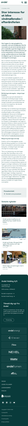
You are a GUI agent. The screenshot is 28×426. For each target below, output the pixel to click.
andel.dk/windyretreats (17, 135)
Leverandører (6, 387)
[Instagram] (10, 402)
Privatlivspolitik (5, 418)
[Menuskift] (25, 2)
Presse (3, 381)
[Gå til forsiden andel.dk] (4, 2)
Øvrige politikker (5, 421)
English (3, 391)
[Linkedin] (6, 402)
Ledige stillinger (6, 384)
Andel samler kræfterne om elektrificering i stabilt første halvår (12, 220)
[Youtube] (14, 402)
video (23, 176)
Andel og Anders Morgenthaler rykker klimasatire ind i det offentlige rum (12, 244)
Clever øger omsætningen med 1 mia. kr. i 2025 (13, 266)
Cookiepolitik (4, 412)
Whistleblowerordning (6, 415)
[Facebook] (2, 402)
